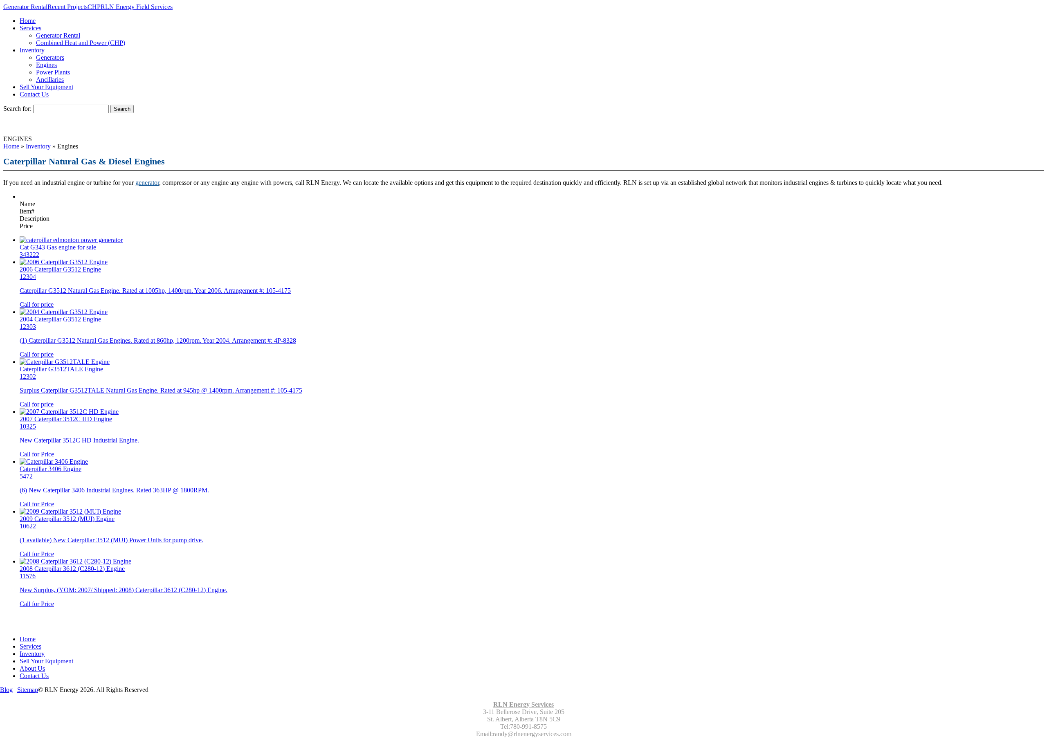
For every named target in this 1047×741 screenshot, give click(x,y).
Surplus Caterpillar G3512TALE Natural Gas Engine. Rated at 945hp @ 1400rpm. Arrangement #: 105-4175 (161, 390)
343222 (29, 254)
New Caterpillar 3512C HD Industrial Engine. (79, 440)
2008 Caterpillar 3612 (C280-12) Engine (72, 568)
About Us (32, 668)
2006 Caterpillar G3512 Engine (60, 269)
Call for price (37, 304)
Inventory (32, 50)
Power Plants (53, 72)
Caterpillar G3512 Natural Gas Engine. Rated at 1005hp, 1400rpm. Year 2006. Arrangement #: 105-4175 (155, 290)
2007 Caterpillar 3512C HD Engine (66, 418)
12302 (28, 376)
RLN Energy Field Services (137, 6)
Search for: (17, 108)
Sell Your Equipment (46, 86)
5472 (26, 476)
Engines (46, 64)
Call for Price (37, 454)
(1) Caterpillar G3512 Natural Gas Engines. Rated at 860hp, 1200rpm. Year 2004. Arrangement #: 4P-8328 (158, 340)
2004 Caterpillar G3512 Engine (60, 319)
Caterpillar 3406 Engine (50, 468)
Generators (50, 57)
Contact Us (34, 94)
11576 (28, 576)
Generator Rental (25, 6)
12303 (28, 326)
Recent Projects (67, 6)
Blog (6, 689)
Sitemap (27, 689)
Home (28, 20)
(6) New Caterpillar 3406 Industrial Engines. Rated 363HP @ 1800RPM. (114, 490)
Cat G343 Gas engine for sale (58, 247)
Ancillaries (50, 79)
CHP (94, 6)
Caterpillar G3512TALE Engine (61, 369)
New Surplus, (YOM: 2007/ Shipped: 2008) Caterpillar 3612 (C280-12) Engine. (123, 589)
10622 (28, 526)
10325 (28, 426)
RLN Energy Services (523, 704)
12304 (28, 276)
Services (30, 28)
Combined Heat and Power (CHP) (80, 42)
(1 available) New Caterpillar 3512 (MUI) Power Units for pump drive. (111, 540)
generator (147, 182)
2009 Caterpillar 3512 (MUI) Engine (67, 518)
